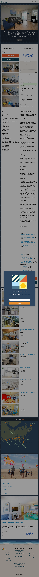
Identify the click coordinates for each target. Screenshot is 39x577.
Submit (19, 303)
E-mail (10, 297)
